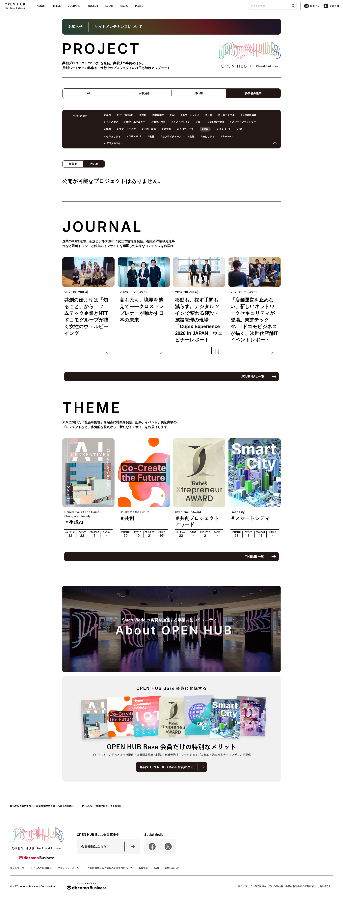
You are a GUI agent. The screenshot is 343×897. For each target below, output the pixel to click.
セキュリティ (112, 136)
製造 (107, 129)
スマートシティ (190, 115)
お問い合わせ (172, 868)
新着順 (73, 164)
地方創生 (158, 115)
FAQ (156, 868)
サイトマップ (17, 868)
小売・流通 (149, 129)
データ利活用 (125, 115)
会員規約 (143, 868)
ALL (89, 93)
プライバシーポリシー (69, 868)
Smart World (216, 121)
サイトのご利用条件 (41, 868)
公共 (208, 115)
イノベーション (181, 121)
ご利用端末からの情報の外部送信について (110, 868)
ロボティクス (185, 129)
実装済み (144, 93)
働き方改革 (158, 121)
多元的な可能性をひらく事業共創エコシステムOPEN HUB (41, 806)
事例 (107, 115)
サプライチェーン (170, 136)
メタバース (224, 129)
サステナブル (226, 115)
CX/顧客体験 (248, 115)
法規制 (166, 129)
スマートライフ (126, 129)
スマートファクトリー (243, 121)
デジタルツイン (113, 143)
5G (239, 129)
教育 (150, 136)
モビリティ (207, 136)
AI (172, 115)
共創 (143, 115)
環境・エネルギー (134, 121)
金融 (191, 136)
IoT (199, 121)
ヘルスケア (111, 121)
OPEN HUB (134, 136)
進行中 (199, 93)
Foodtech (227, 136)
